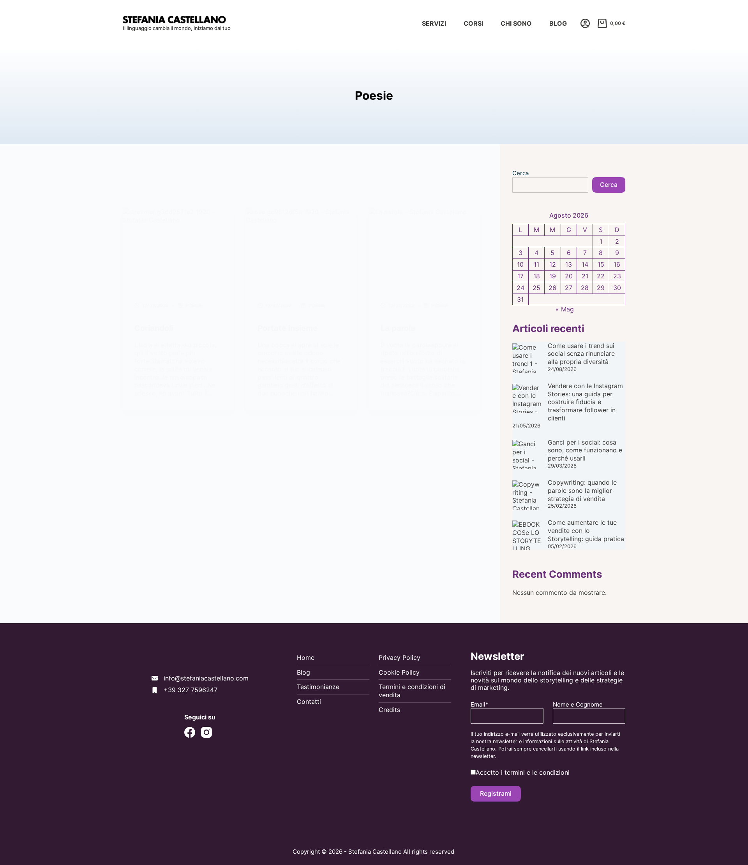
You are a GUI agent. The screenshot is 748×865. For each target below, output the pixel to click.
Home (305, 657)
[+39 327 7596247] (184, 690)
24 (520, 288)
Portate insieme (288, 328)
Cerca (520, 173)
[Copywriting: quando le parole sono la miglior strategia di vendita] (527, 495)
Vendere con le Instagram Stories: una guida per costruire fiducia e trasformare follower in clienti (585, 402)
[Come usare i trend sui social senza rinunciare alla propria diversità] (527, 358)
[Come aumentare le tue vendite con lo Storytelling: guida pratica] (527, 535)
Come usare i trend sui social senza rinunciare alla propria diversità (581, 354)
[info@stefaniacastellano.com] (200, 678)
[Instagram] (206, 732)
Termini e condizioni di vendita (412, 691)
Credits (389, 710)
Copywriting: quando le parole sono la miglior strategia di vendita (582, 490)
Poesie (193, 305)
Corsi (473, 23)
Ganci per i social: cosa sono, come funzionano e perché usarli (585, 450)
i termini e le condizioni (535, 772)
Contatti (309, 701)
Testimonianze (318, 687)
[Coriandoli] (178, 249)
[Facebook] (189, 732)
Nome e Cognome (578, 704)
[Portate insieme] (301, 249)
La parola (398, 328)
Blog (558, 23)
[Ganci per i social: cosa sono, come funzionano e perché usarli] (527, 454)
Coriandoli (153, 328)
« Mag (565, 309)
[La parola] (424, 249)
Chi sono (516, 23)
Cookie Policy (399, 672)
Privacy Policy (399, 657)
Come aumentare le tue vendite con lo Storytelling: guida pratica (586, 531)
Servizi (434, 23)
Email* (480, 704)
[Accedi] (585, 23)
